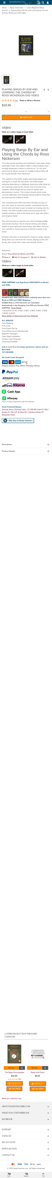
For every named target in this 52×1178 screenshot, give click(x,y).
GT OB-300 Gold (34, 409)
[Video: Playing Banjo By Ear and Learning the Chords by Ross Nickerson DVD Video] (7, 139)
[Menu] (4, 2)
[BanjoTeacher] (21, 2)
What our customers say (11, 1098)
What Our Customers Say (15, 1113)
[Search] (43, 2)
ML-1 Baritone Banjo (32, 412)
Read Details (16, 308)
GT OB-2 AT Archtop (16, 412)
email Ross (12, 347)
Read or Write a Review (30, 100)
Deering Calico (21, 409)
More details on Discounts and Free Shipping (20, 316)
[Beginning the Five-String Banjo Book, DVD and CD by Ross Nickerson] (48, 90)
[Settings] (47, 2)
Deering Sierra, (8, 409)
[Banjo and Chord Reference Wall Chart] (37, 1054)
